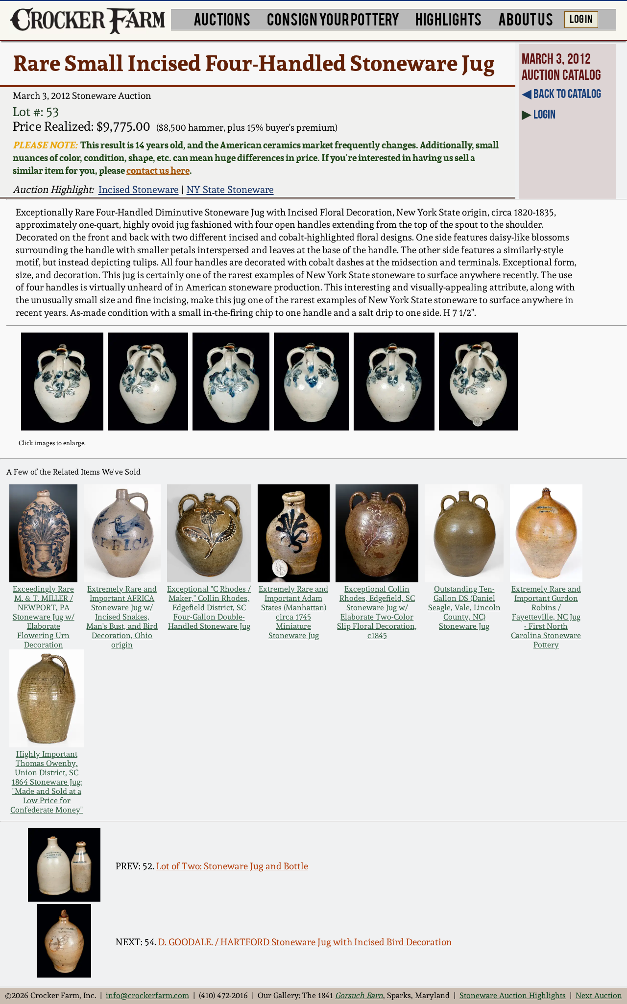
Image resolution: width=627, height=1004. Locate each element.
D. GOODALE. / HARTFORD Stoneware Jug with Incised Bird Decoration (305, 942)
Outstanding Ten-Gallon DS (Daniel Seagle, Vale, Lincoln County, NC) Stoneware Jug (464, 607)
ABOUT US (525, 18)
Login (544, 114)
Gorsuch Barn (359, 995)
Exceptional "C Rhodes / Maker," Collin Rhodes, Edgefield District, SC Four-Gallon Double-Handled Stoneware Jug (209, 607)
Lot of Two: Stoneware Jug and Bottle (232, 866)
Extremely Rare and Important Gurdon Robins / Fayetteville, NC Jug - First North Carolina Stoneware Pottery (546, 616)
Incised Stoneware (138, 189)
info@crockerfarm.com (147, 995)
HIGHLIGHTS (448, 18)
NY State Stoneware (230, 189)
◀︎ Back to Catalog (561, 93)
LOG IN (581, 18)
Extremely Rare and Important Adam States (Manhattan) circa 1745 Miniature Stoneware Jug (293, 612)
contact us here (158, 170)
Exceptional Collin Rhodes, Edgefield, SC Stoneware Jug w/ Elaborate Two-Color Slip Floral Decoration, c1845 (377, 612)
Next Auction (599, 995)
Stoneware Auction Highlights (512, 995)
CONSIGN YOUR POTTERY (333, 18)
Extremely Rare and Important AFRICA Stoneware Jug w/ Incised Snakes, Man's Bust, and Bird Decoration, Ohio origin (122, 616)
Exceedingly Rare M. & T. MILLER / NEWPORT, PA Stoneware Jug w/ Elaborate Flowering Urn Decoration (43, 616)
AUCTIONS (221, 18)
